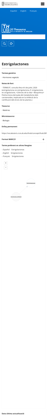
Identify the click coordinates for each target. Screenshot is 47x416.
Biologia (6, 120)
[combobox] (23, 36)
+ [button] (5, 163)
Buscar (4, 43)
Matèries (6, 110)
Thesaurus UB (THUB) (17, 28)
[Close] (42, 4)
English (23, 11)
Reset (11, 43)
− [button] (5, 167)
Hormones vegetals (11, 77)
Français (33, 11)
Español (13, 11)
